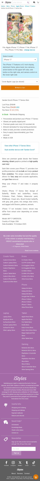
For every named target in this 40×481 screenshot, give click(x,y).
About (14, 473)
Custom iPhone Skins (9, 279)
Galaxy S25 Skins (27, 291)
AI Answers (15, 424)
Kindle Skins (25, 325)
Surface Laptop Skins (10, 325)
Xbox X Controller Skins (29, 367)
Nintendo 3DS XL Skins (29, 350)
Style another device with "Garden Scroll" (20, 150)
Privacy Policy (19, 478)
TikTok (33, 465)
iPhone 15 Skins (26, 299)
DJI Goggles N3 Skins (28, 268)
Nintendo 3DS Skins (28, 348)
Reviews (20, 473)
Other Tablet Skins (27, 338)
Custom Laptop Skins (10, 262)
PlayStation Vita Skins (28, 358)
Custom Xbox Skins (9, 276)
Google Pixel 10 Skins (28, 296)
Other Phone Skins (27, 307)
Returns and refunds (18, 415)
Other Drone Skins (27, 279)
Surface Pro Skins (8, 327)
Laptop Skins (7, 316)
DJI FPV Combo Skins (28, 262)
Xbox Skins (25, 361)
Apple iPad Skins (27, 319)
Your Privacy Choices (28, 478)
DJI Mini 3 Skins (26, 271)
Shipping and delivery (18, 410)
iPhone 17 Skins (26, 304)
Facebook (6, 465)
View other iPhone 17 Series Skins (18, 146)
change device (29, 50)
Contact (27, 473)
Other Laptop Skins (9, 330)
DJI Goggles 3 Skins (28, 265)
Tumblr (27, 465)
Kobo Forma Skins (27, 327)
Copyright (12, 478)
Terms (8, 478)
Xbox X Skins (26, 364)
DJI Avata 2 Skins (27, 260)
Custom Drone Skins (9, 260)
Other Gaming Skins (28, 369)
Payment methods (17, 413)
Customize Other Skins (10, 281)
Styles (8, 2)
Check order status (17, 430)
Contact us (15, 433)
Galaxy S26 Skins (27, 294)
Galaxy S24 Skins (27, 288)
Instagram (13, 465)
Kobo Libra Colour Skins (29, 330)
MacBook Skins (8, 319)
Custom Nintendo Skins (10, 265)
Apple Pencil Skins (27, 316)
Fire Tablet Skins (27, 322)
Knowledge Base (17, 427)
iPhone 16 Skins (26, 302)
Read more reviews (31, 251)
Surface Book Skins (9, 322)
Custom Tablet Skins (9, 273)
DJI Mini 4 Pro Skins (28, 273)
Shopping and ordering (19, 407)
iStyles (3, 6)
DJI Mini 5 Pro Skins (28, 276)
